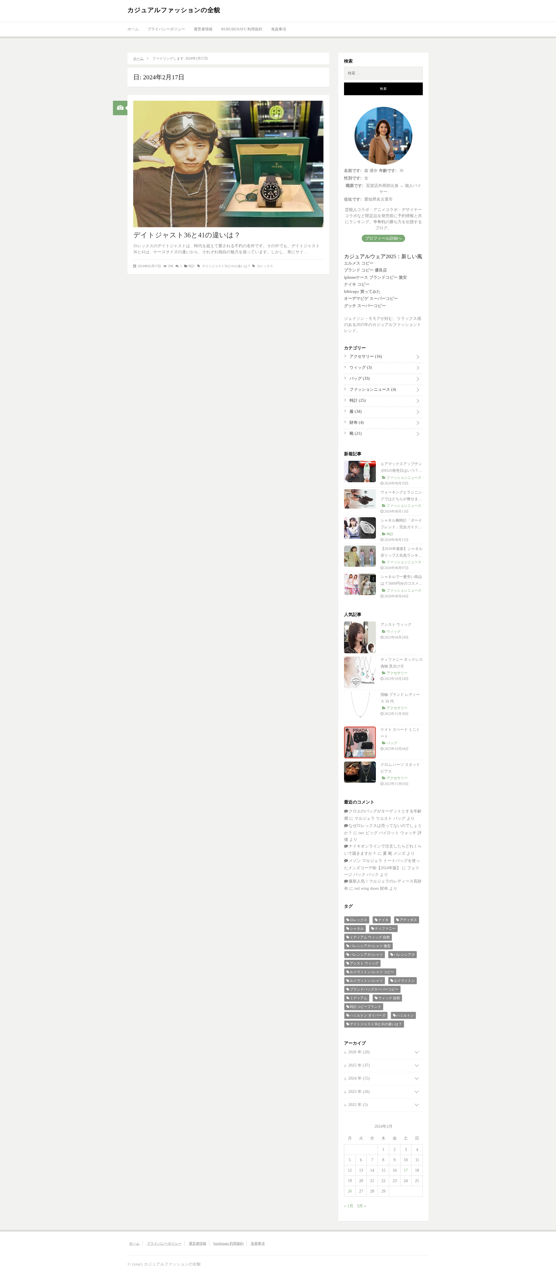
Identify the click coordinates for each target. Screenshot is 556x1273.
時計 (192, 266)
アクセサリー (365, 356)
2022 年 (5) (358, 1105)
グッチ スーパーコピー (365, 306)
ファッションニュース (372, 389)
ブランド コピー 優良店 (365, 270)
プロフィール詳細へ (383, 238)
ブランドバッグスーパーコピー (374, 989)
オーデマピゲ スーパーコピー (371, 298)
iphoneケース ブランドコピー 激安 (375, 277)
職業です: (354, 186)
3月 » (361, 1206)
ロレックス (265, 266)
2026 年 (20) (359, 1052)
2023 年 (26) (359, 1091)
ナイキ (383, 920)
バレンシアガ (404, 955)
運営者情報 (203, 29)
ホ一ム (133, 29)
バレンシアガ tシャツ (366, 955)
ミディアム (358, 998)
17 (406, 1170)
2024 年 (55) (359, 1078)
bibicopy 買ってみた (362, 291)
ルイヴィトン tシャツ (366, 981)
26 (350, 1191)
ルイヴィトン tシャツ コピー (372, 972)
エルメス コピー (359, 263)
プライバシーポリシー (166, 29)
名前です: (353, 170)
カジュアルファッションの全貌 (173, 10)
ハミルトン (405, 1015)
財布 (356, 422)
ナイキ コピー (357, 284)
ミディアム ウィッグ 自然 (370, 937)
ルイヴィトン (404, 981)
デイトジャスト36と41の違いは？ (187, 235)
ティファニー (385, 929)
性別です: (353, 178)
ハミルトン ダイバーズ (367, 1015)
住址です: (353, 199)
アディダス (408, 920)
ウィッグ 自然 (389, 998)
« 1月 (348, 1206)
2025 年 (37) (359, 1065)
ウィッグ (360, 367)
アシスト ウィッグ (396, 624)
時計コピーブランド (365, 1007)
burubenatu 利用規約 (241, 29)
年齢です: (388, 170)
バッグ (359, 378)
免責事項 (278, 29)
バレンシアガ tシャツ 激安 (370, 946)
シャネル (357, 929)
